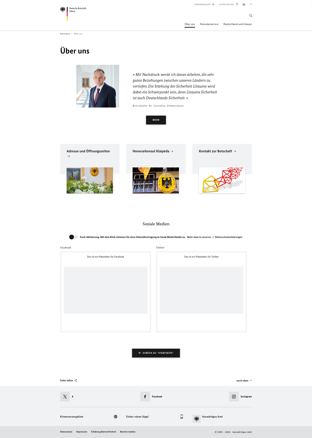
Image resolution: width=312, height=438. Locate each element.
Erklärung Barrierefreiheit (103, 431)
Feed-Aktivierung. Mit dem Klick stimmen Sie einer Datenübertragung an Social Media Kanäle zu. (133, 237)
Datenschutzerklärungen (228, 237)
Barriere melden (128, 431)
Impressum (81, 431)
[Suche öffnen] (249, 13)
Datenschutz (66, 431)
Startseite (65, 33)
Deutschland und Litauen (237, 24)
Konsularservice (209, 24)
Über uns (190, 25)
